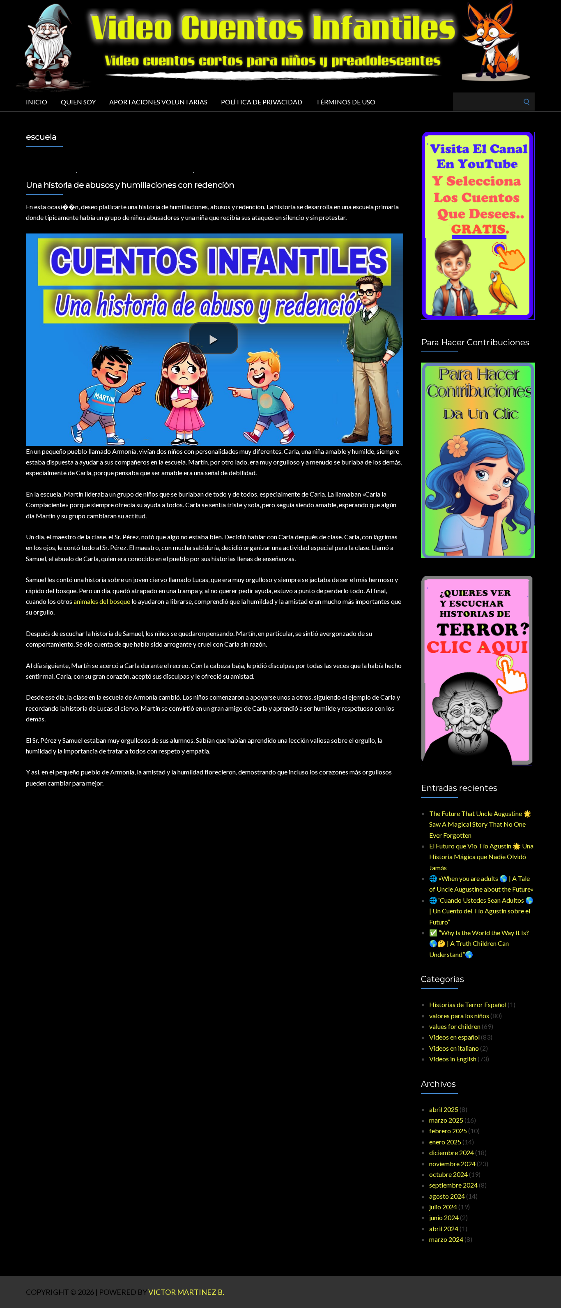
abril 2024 (443, 1228)
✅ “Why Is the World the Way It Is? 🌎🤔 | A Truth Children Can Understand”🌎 (479, 943)
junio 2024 (444, 1217)
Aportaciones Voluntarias (158, 102)
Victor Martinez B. (186, 1291)
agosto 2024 (447, 1196)
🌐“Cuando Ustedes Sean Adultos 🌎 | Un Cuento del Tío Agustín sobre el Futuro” (481, 911)
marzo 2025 (446, 1120)
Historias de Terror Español (467, 1004)
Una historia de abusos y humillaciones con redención (130, 185)
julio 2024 (443, 1207)
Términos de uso (345, 102)
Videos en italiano (454, 1048)
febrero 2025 (448, 1131)
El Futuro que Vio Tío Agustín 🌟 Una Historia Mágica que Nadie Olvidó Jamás (481, 856)
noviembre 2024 (452, 1163)
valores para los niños (110, 172)
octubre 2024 (448, 1174)
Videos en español (166, 172)
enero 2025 (445, 1142)
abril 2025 (443, 1109)
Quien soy (78, 102)
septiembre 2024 (453, 1185)
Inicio (36, 102)
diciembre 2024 (451, 1152)
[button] (213, 338)
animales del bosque (102, 601)
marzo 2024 (446, 1239)
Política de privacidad (261, 102)
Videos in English (452, 1059)
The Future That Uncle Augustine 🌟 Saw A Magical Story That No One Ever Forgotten (480, 824)
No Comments (216, 172)
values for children (455, 1026)
